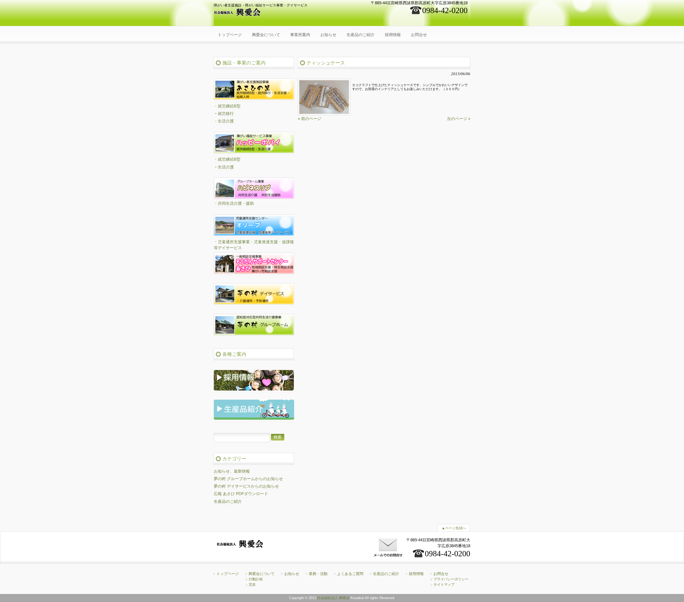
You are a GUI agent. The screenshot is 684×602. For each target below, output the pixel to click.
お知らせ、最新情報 (232, 471)
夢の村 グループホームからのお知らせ (248, 479)
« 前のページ (309, 119)
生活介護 (226, 167)
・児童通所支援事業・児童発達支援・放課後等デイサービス (254, 245)
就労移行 (226, 113)
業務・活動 (318, 574)
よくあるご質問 (350, 574)
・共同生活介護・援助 (234, 203)
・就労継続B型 (227, 106)
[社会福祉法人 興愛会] (237, 14)
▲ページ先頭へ (454, 528)
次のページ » (458, 119)
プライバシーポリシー (451, 579)
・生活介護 (224, 121)
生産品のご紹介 (228, 501)
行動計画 (256, 579)
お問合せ (440, 574)
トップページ (227, 574)
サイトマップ (444, 584)
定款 (252, 584)
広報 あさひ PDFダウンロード (241, 494)
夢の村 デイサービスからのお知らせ (246, 486)
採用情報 (416, 574)
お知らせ (291, 574)
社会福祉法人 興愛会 (333, 598)
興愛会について (261, 574)
